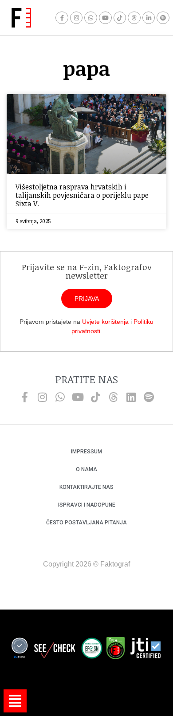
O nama (86, 469)
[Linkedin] (131, 397)
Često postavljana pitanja (86, 522)
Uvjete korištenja (105, 321)
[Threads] (134, 18)
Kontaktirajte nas (86, 487)
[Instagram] (76, 18)
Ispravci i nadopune (86, 505)
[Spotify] (163, 18)
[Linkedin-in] (148, 18)
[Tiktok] (120, 18)
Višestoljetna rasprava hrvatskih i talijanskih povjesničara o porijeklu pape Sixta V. (82, 195)
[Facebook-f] (61, 18)
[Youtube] (105, 18)
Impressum (86, 451)
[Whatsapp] (90, 18)
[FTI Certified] (145, 649)
